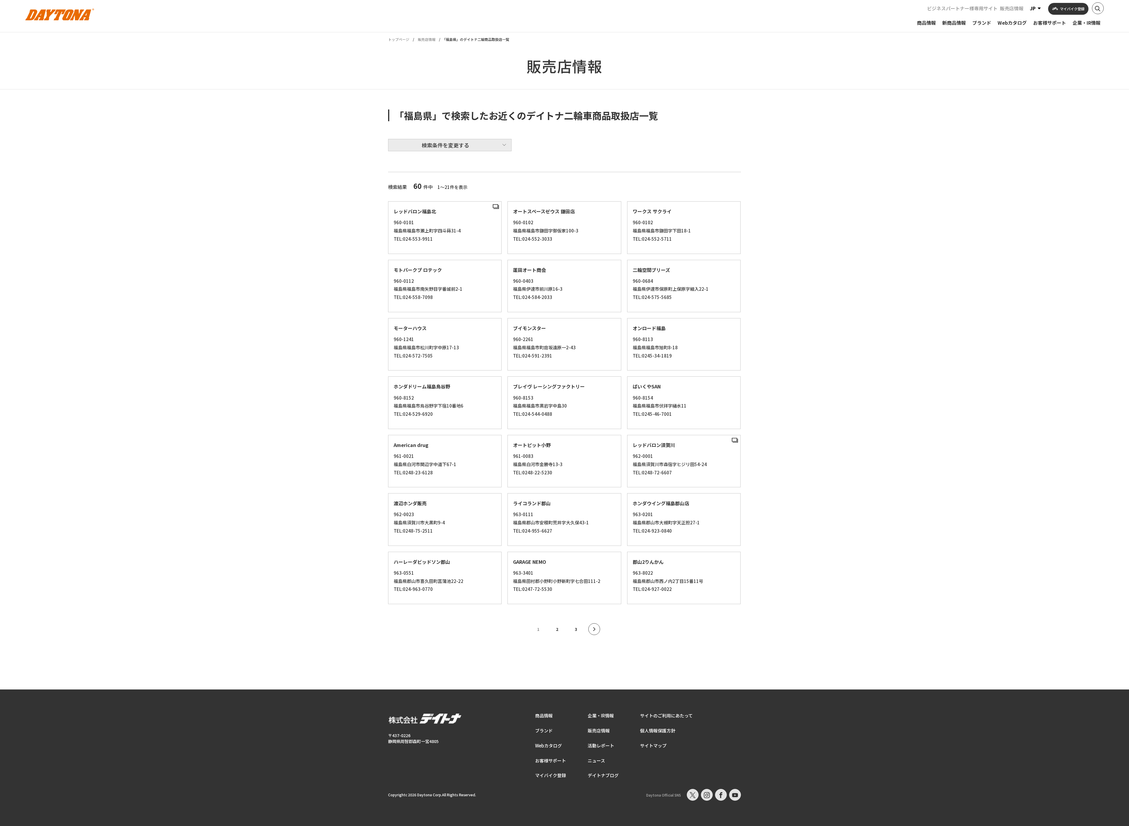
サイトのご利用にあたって (666, 715)
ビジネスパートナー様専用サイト (962, 8)
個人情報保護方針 (657, 730)
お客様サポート (550, 760)
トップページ (398, 39)
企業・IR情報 (601, 715)
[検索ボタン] (1098, 8)
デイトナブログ (603, 775)
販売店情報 (1011, 8)
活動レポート (601, 745)
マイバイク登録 (550, 775)
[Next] (594, 629)
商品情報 (544, 715)
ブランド (544, 730)
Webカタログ (548, 745)
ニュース (596, 760)
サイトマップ (653, 745)
